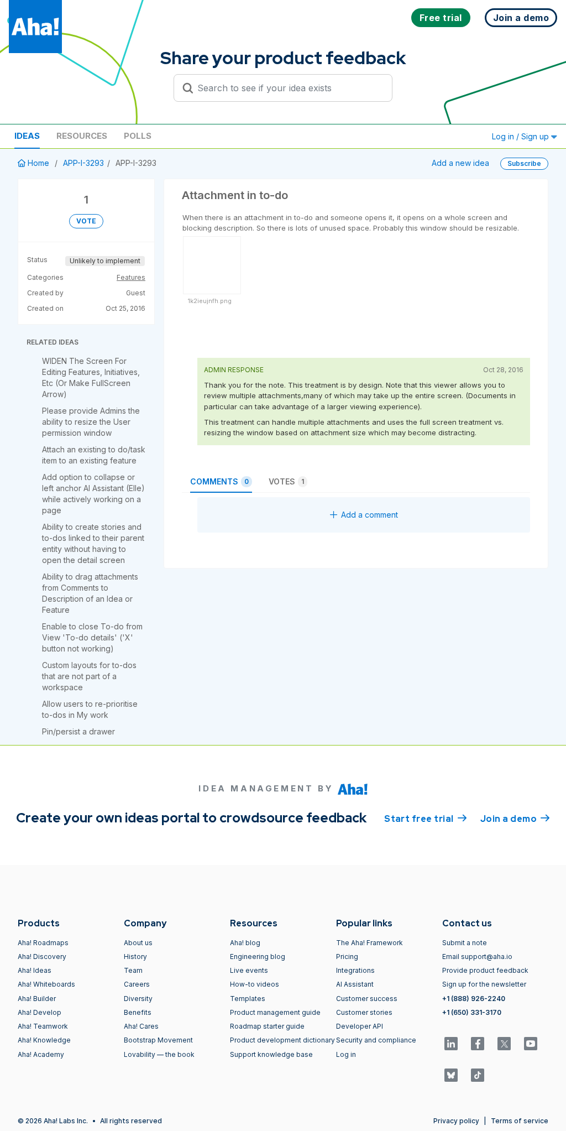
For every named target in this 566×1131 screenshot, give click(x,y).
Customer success (366, 998)
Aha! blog (245, 943)
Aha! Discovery (42, 956)
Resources (81, 136)
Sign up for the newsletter (484, 984)
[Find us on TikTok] (477, 1075)
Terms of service (519, 1121)
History (135, 956)
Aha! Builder (37, 998)
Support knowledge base (271, 1054)
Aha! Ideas (34, 970)
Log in (346, 1054)
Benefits (137, 1012)
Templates (247, 998)
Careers (137, 984)
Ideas (27, 136)
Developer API (359, 1026)
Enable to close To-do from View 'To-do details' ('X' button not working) (92, 637)
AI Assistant (355, 984)
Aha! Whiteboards (46, 984)
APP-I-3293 (83, 163)
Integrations (355, 970)
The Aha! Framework (369, 943)
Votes (286, 481)
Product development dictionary (282, 1040)
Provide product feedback (485, 970)
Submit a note (464, 943)
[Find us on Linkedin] (451, 1043)
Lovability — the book (159, 1054)
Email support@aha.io (477, 956)
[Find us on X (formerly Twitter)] (504, 1043)
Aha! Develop (39, 1012)
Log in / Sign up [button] (521, 136)
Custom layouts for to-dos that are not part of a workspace (89, 676)
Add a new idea (460, 163)
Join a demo (515, 819)
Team (133, 970)
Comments (219, 481)
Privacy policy (456, 1121)
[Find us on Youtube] (530, 1043)
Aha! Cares (141, 1026)
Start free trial (425, 819)
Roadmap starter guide (267, 1026)
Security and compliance (376, 1040)
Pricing (347, 956)
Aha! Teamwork (43, 1026)
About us (138, 943)
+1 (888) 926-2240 (473, 998)
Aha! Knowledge (44, 1040)
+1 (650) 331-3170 (471, 1012)
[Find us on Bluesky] (451, 1075)
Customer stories (364, 1012)
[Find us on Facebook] (477, 1043)
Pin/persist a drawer (78, 731)
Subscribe (524, 163)
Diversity (138, 998)
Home (38, 163)
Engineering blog (257, 956)
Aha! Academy (41, 1054)
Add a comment (369, 514)
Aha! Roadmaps (43, 943)
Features (131, 277)
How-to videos (254, 984)
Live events (249, 970)
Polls (137, 136)
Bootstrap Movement (158, 1040)
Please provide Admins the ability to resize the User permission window (91, 421)
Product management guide (275, 1012)
